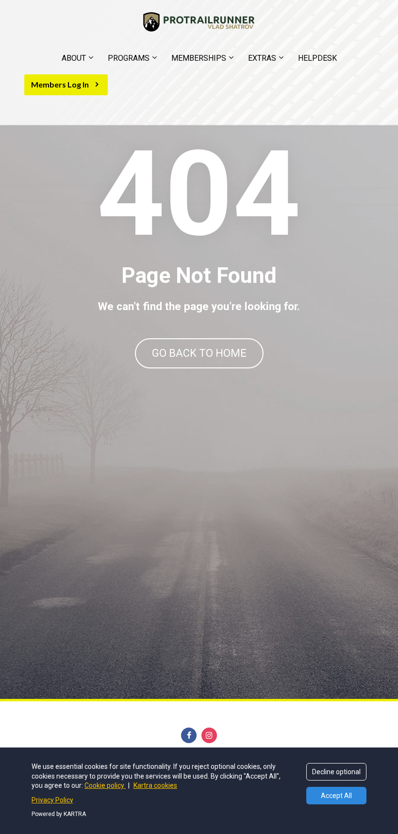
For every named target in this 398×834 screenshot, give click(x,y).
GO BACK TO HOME (199, 353)
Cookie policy (105, 785)
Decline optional (336, 772)
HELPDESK (317, 58)
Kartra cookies (155, 785)
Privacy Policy (52, 800)
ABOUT (74, 58)
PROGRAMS (128, 58)
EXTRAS (262, 58)
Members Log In (60, 84)
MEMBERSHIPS (198, 58)
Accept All (336, 795)
